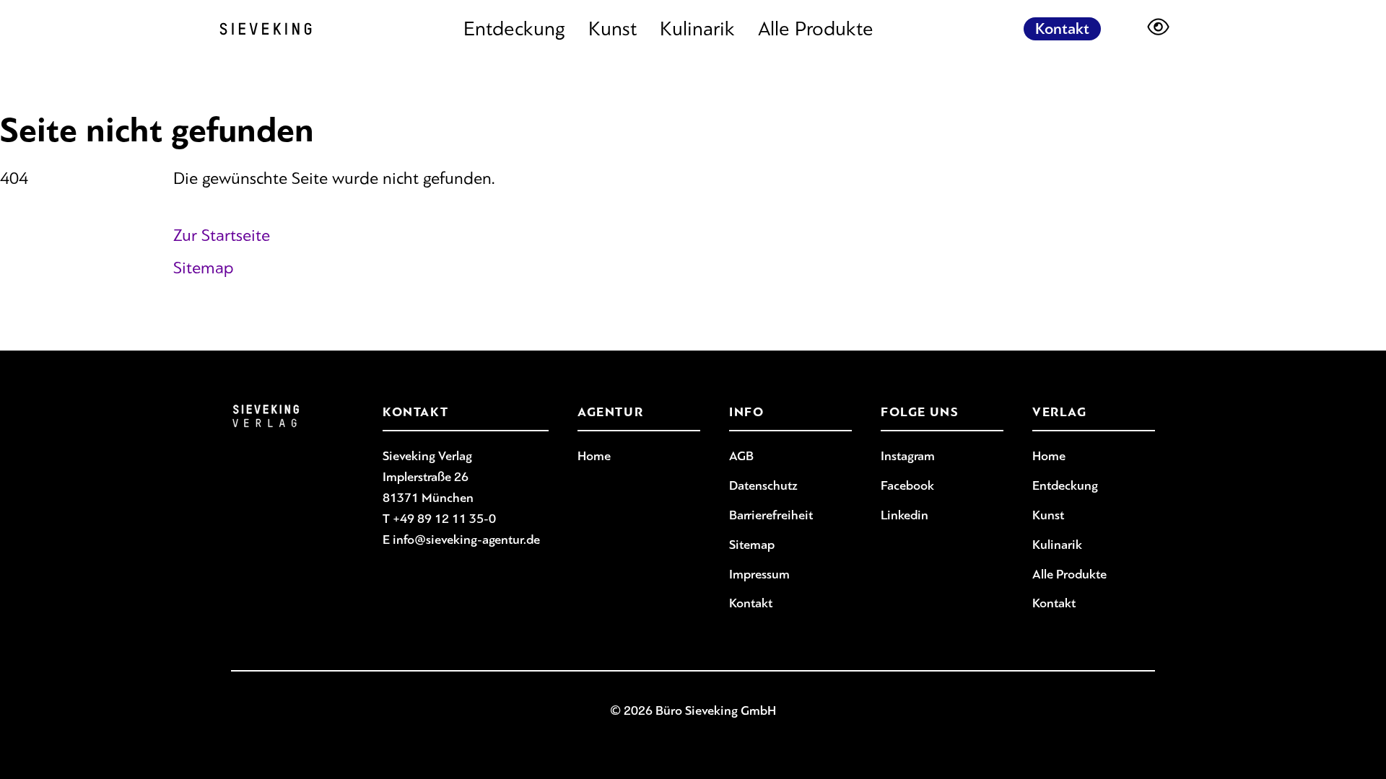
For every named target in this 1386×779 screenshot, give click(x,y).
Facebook (907, 485)
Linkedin (904, 515)
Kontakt (1062, 28)
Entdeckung (514, 28)
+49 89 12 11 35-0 (444, 519)
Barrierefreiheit (771, 515)
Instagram (908, 456)
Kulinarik (697, 28)
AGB (741, 456)
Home (594, 456)
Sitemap (203, 268)
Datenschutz (763, 485)
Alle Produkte (815, 28)
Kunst (612, 28)
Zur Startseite (221, 235)
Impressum (759, 574)
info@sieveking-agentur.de (466, 539)
